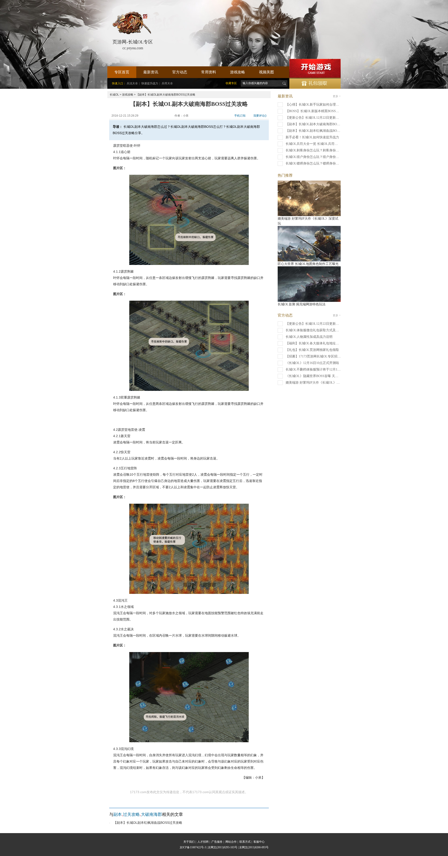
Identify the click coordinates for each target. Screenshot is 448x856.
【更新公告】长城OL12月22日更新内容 (314, 117)
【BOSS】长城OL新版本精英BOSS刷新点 (316, 111)
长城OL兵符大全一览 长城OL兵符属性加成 (317, 144)
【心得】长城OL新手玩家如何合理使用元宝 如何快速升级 (327, 104)
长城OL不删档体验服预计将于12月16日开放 (317, 369)
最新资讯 (150, 72)
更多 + (337, 96)
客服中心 (259, 841)
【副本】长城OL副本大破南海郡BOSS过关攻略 (320, 124)
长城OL (114, 94)
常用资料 (208, 72)
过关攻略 (131, 814)
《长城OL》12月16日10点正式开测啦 (312, 363)
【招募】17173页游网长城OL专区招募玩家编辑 (320, 356)
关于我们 (189, 841)
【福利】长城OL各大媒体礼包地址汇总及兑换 (319, 343)
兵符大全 (167, 83)
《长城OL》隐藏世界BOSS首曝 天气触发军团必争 (322, 376)
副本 (117, 814)
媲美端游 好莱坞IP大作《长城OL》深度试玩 (318, 382)
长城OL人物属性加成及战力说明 (309, 337)
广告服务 (217, 841)
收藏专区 (231, 83)
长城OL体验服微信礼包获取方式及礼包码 (316, 330)
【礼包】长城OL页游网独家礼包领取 (312, 350)
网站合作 (231, 841)
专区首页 (121, 72)
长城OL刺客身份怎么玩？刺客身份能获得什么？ (320, 150)
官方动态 (179, 72)
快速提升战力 (149, 83)
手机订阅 (239, 115)
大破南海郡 (151, 814)
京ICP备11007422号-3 (193, 847)
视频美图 (266, 72)
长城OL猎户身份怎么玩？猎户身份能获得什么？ (320, 157)
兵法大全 (132, 83)
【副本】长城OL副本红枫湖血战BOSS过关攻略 (147, 822)
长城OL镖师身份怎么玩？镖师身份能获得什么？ (320, 163)
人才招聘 (203, 841)
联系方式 (245, 841)
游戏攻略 (237, 72)
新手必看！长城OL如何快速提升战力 (312, 137)
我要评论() (259, 115)
